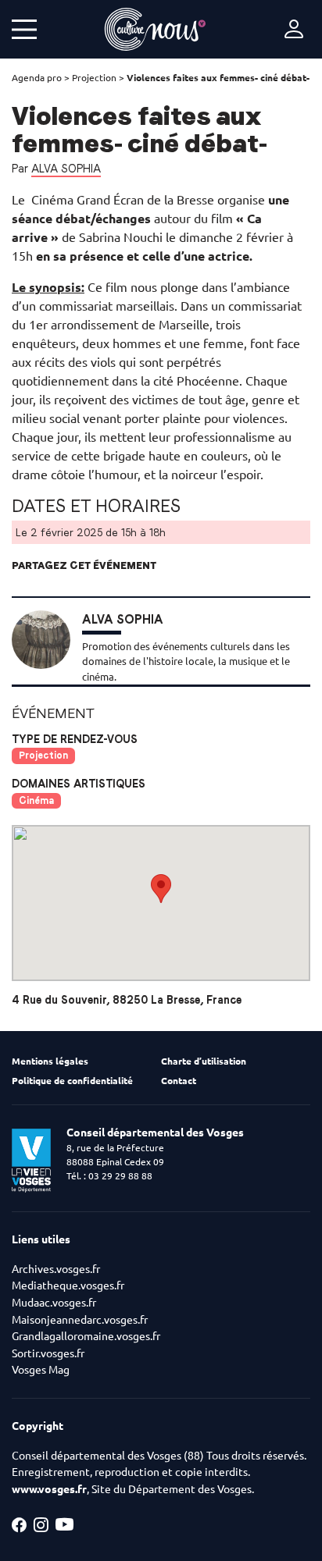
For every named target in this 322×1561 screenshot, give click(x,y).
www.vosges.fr (49, 1489)
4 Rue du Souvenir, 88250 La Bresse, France (127, 1000)
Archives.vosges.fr (56, 1269)
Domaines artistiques (78, 784)
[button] (161, 888)
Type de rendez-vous (75, 739)
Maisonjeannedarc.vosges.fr (80, 1320)
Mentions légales (50, 1061)
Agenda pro (37, 78)
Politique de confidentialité (72, 1081)
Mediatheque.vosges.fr (68, 1285)
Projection (94, 78)
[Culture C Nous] (155, 29)
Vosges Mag (41, 1370)
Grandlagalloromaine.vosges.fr (86, 1336)
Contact (178, 1081)
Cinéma (36, 800)
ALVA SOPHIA (66, 169)
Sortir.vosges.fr (48, 1353)
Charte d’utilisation (203, 1061)
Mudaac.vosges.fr (54, 1302)
